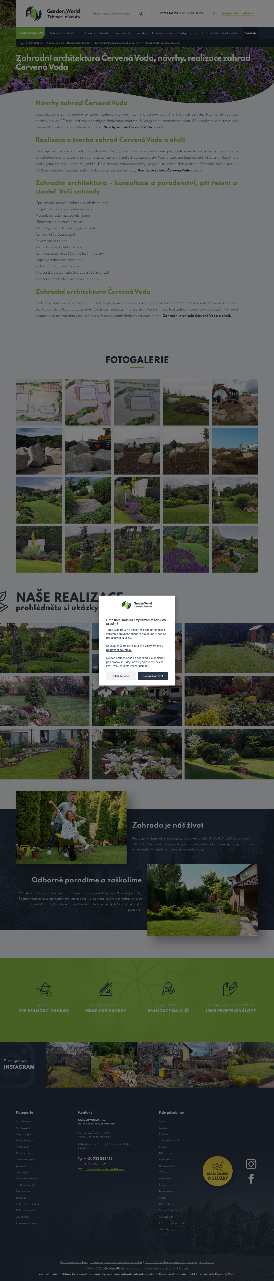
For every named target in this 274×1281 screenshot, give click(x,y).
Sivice (162, 1122)
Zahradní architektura (64, 33)
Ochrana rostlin (161, 33)
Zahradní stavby (26, 1210)
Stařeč (163, 1147)
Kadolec (164, 1134)
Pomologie (22, 1172)
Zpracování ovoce (27, 1223)
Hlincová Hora (167, 1166)
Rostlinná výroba (26, 1185)
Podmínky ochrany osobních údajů (171, 1262)
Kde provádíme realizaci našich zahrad (68, 43)
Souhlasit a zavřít (153, 675)
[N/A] (39, 402)
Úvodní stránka (34, 43)
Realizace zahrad (30, 33)
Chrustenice (166, 1217)
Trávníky (140, 33)
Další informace (121, 675)
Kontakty (250, 33)
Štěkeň (163, 1185)
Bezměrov (165, 1160)
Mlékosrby (165, 1153)
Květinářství (23, 1147)
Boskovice (165, 1179)
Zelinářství (22, 1217)
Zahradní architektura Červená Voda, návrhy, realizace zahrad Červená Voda (137, 43)
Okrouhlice (165, 1204)
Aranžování (209, 33)
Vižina (163, 1172)
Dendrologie (23, 1134)
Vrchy (162, 1198)
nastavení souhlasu (119, 649)
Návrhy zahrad (186, 33)
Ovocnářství (121, 33)
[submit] (141, 13)
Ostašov (164, 1128)
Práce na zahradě (96, 33)
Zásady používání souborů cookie (116, 1262)
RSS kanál (206, 1262)
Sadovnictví (230, 33)
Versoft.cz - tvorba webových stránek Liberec (158, 1268)
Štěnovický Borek (169, 1141)
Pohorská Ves (167, 1191)
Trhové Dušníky (168, 1210)
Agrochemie (23, 1122)
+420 (167, 13)
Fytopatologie (24, 1141)
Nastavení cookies (74, 1262)
